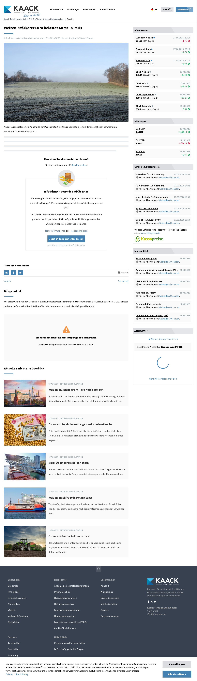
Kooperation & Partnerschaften (69, 643)
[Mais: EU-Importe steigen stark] (25, 466)
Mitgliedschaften (109, 604)
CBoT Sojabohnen (145, 94)
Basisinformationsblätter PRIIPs (70, 622)
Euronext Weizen (144, 37)
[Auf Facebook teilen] (13, 272)
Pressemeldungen (110, 616)
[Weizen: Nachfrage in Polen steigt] (25, 503)
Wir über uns (107, 592)
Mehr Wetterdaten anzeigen (163, 378)
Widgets (12, 610)
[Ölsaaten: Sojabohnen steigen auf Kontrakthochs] (25, 430)
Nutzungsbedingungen (65, 598)
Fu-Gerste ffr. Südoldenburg (150, 185)
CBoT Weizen (142, 71)
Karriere (105, 610)
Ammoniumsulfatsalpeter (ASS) (152, 315)
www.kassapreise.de (150, 233)
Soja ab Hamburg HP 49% (148, 219)
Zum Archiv (123, 281)
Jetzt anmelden (80, 165)
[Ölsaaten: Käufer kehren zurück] (25, 541)
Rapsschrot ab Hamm (147, 208)
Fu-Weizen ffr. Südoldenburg (150, 174)
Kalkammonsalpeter (146, 258)
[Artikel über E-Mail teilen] (6, 272)
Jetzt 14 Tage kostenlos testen (66, 238)
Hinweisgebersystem (64, 616)
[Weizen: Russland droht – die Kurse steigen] (25, 393)
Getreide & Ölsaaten (54, 19)
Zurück (7, 281)
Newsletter (13, 649)
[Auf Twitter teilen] (20, 272)
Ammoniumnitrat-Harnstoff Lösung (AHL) (157, 270)
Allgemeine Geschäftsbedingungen (71, 585)
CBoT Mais (141, 83)
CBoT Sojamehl (143, 106)
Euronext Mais (143, 60)
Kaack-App (13, 655)
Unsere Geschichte (110, 598)
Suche (166, 9)
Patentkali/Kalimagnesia (148, 304)
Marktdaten (14, 604)
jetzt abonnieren (79, 230)
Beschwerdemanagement (67, 610)
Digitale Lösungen (17, 598)
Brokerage (13, 585)
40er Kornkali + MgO (146, 292)
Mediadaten (13, 622)
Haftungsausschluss (64, 604)
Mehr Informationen (55, 230)
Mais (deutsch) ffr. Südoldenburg (152, 197)
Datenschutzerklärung (17, 674)
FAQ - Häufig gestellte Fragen (69, 649)
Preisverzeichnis (62, 592)
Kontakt (105, 585)
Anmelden (182, 9)
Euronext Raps (143, 49)
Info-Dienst (36, 19)
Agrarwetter (14, 643)
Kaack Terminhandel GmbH (16, 19)
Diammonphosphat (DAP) (149, 281)
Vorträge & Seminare (18, 616)
